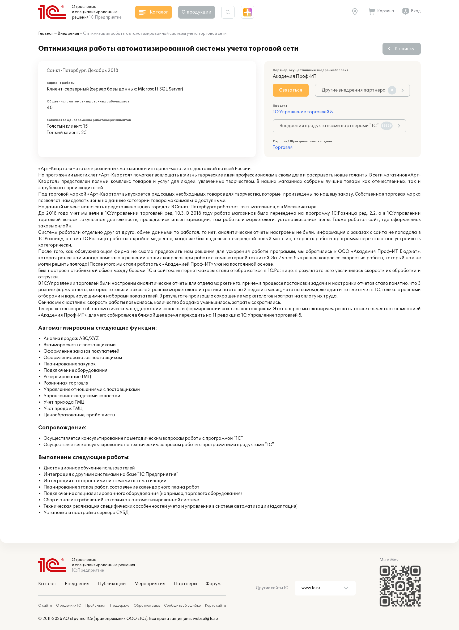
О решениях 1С (68, 605)
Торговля (283, 147)
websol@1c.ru (205, 618)
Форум (213, 583)
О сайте (45, 605)
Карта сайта (215, 605)
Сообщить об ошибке (182, 605)
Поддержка (119, 605)
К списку (404, 48)
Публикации (112, 583)
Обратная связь (147, 605)
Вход (416, 11)
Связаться (290, 90)
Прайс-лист (95, 605)
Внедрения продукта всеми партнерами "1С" (335, 125)
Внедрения (68, 33)
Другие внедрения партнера (357, 90)
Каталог (47, 583)
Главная (45, 33)
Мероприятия (149, 583)
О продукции (196, 12)
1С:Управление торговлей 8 (303, 112)
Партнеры (185, 583)
